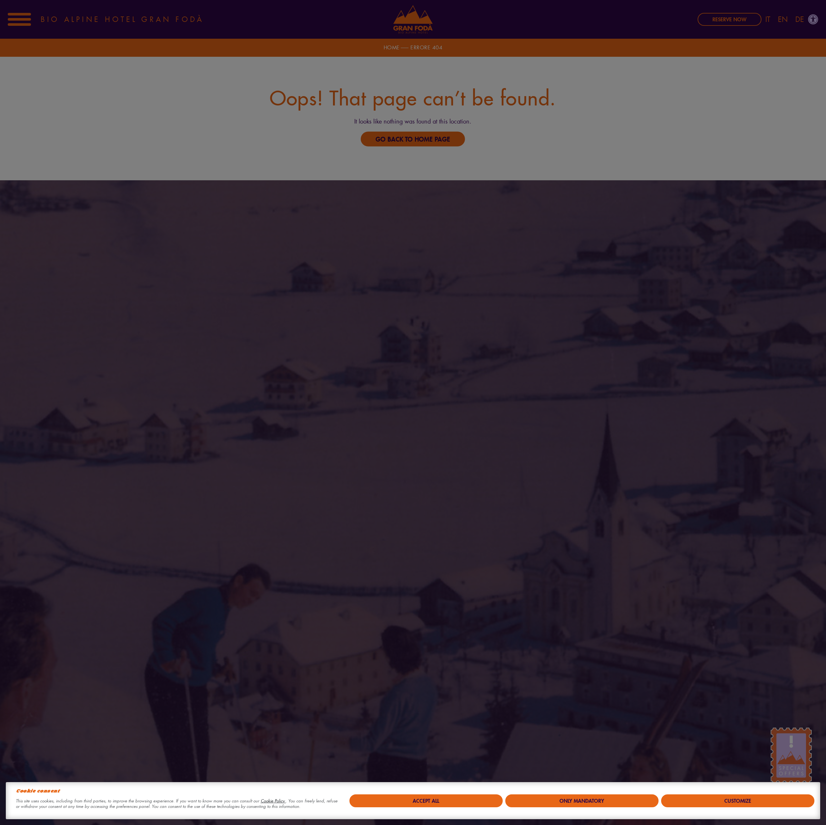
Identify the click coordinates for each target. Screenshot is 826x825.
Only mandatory (581, 800)
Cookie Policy (273, 801)
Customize (737, 800)
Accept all (426, 800)
